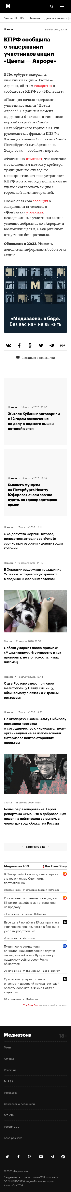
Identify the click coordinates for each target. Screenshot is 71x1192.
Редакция (10, 1069)
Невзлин (34, 18)
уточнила (34, 212)
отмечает (34, 159)
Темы (7, 1047)
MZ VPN (9, 1115)
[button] (62, 6)
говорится (43, 86)
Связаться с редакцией (38, 357)
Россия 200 (12, 1126)
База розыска (13, 1137)
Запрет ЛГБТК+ (14, 18)
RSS (9, 1081)
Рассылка (10, 1092)
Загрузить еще (35, 846)
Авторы (9, 1058)
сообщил (40, 201)
